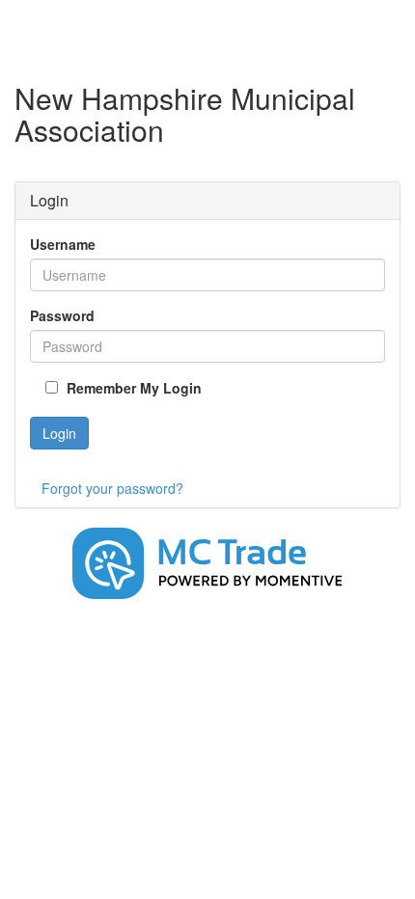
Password (62, 315)
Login (59, 433)
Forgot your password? (112, 488)
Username (63, 244)
